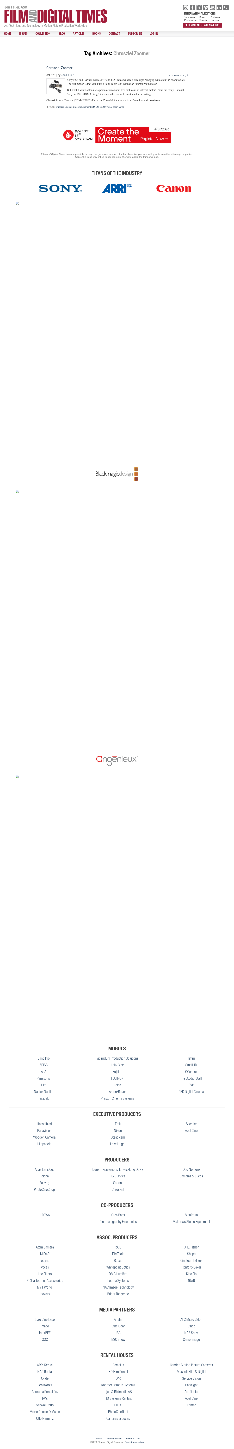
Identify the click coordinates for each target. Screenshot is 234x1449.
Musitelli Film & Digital (191, 1371)
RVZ (44, 1398)
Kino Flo (191, 1273)
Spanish (203, 20)
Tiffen (191, 1058)
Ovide (45, 1378)
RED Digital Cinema (191, 1091)
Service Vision (191, 1378)
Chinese (215, 17)
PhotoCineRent (118, 1411)
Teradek (43, 1098)
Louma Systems (118, 1280)
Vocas (45, 1267)
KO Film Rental (118, 1371)
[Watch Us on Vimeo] (205, 7)
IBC (118, 1332)
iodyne (44, 1260)
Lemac (191, 1405)
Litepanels (44, 1143)
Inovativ (45, 1293)
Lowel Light (117, 1143)
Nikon (118, 1130)
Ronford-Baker (191, 1267)
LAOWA (45, 1215)
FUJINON (117, 1078)
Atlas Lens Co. (44, 1169)
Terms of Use (133, 1438)
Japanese (189, 17)
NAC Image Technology (118, 1287)
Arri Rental (191, 1391)
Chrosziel (118, 1189)
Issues (17, 34)
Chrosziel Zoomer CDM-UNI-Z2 (87, 107)
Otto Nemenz (191, 1169)
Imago (45, 1326)
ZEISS (44, 1065)
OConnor (191, 1071)
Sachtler (191, 1123)
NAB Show (191, 1332)
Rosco (118, 1260)
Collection (33, 34)
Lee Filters (45, 1273)
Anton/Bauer (117, 1091)
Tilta (43, 1085)
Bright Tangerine (118, 1293)
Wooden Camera (44, 1137)
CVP (191, 1085)
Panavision (44, 1130)
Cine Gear (118, 1326)
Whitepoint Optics (118, 1267)
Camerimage (191, 1339)
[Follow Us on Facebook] (192, 7)
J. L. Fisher (191, 1247)
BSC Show (118, 1339)
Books (76, 34)
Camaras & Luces (191, 1176)
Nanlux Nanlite (43, 1091)
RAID (118, 1247)
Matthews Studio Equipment (191, 1221)
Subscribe (106, 34)
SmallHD (191, 1065)
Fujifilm (117, 1071)
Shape (191, 1253)
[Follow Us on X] (199, 7)
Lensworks (45, 1385)
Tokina (44, 1176)
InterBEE (45, 1332)
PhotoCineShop (44, 1189)
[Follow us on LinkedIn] (219, 7)
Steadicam (118, 1137)
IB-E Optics (117, 1176)
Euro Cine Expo (45, 1319)
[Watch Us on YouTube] (212, 7)
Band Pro (44, 1058)
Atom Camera (45, 1247)
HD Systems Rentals (118, 1398)
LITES (118, 1405)
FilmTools (118, 1253)
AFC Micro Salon (191, 1319)
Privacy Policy (114, 1438)
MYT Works (45, 1287)
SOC (45, 1339)
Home (5, 34)
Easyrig (44, 1182)
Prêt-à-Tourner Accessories (45, 1280)
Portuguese (190, 20)
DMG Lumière (118, 1273)
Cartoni (117, 1182)
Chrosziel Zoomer (59, 67)
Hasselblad (44, 1123)
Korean (215, 20)
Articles (61, 34)
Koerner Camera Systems (118, 1385)
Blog (48, 34)
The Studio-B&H (191, 1078)
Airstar (118, 1319)
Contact (89, 34)
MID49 (45, 1253)
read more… (156, 100)
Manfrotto (191, 1215)
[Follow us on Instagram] (185, 7)
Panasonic (44, 1078)
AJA (43, 1071)
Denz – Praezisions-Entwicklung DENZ (117, 1169)
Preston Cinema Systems (117, 1098)
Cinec (191, 1326)
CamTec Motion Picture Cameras (191, 1365)
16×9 (191, 1280)
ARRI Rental (45, 1365)
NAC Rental (44, 1371)
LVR (118, 1378)
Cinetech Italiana (191, 1260)
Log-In (122, 34)
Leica (117, 1085)
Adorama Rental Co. (45, 1391)
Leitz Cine (117, 1065)
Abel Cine (191, 1130)
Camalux (118, 1365)
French (203, 17)
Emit (118, 1123)
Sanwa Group (45, 1405)
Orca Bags (118, 1215)
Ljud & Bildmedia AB (118, 1391)
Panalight (191, 1385)
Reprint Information (134, 1442)
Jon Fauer (67, 75)
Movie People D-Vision (45, 1411)
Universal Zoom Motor (113, 107)
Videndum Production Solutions (117, 1058)
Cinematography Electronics (118, 1221)
